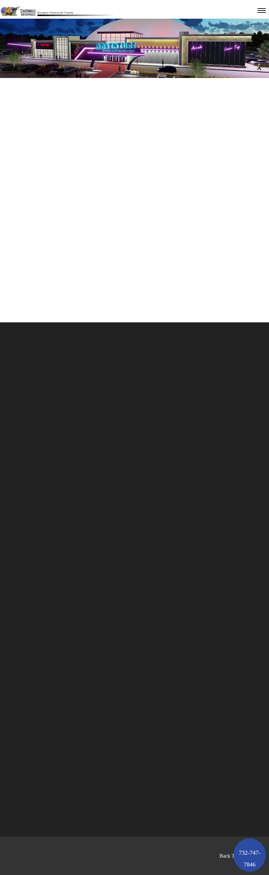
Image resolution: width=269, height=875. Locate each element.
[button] (250, 855)
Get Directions (186, 816)
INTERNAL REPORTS (189, 663)
